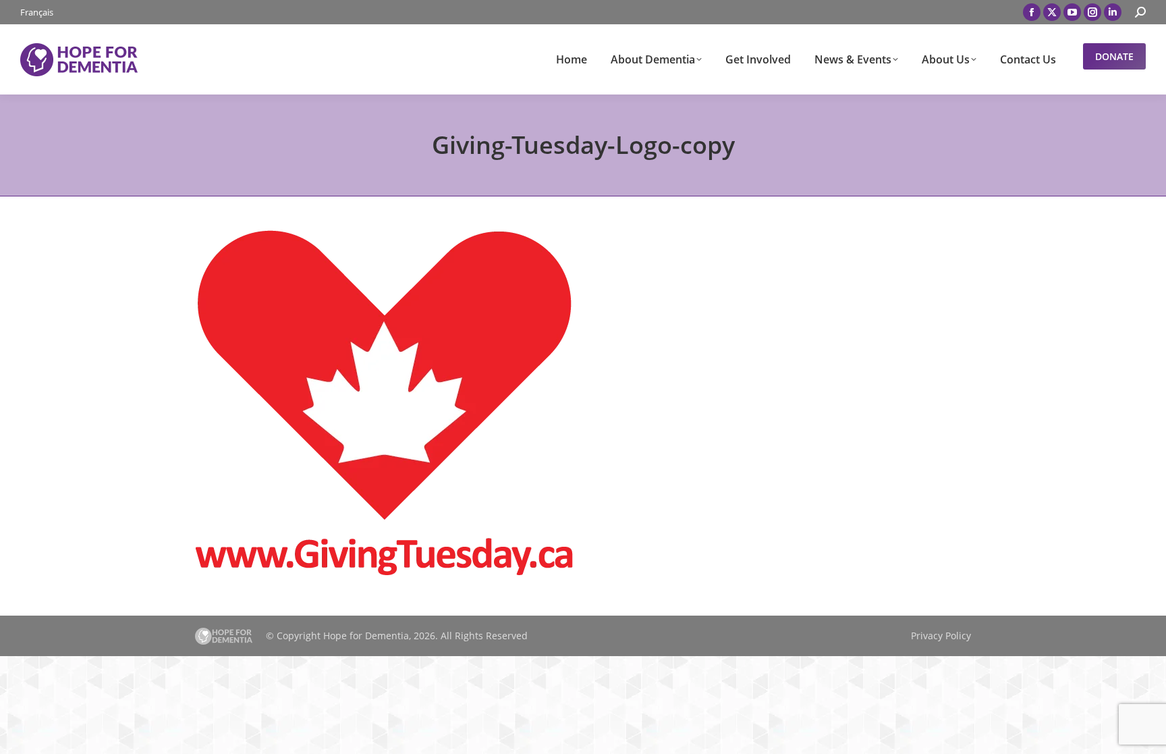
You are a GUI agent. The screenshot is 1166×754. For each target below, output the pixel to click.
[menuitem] (36, 12)
